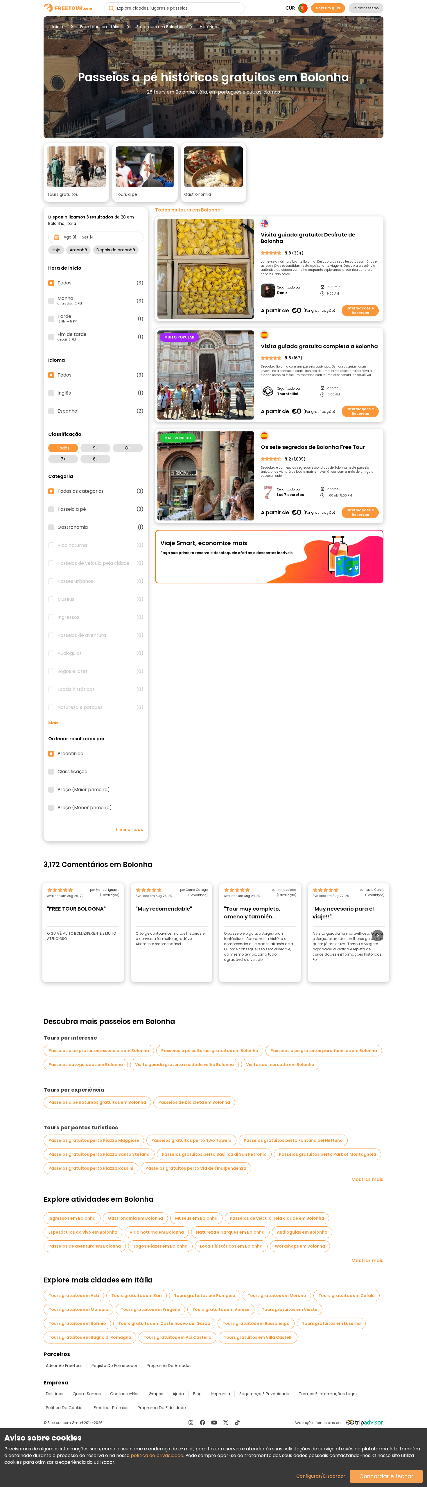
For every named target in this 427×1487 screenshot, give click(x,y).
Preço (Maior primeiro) (84, 790)
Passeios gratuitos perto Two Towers (191, 1140)
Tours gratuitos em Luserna (331, 1323)
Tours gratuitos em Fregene (150, 1309)
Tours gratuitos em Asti (74, 1295)
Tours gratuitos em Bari (136, 1295)
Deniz (282, 293)
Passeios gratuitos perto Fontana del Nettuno (293, 1140)
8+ (127, 448)
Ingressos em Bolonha (72, 1218)
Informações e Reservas (360, 310)
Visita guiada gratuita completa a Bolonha (319, 346)
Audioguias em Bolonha (302, 1232)
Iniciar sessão (366, 8)
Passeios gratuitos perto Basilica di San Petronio (214, 1154)
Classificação (72, 772)
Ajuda (178, 1394)
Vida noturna (100, 545)
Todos (63, 448)
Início (57, 27)
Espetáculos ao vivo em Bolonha (83, 1232)
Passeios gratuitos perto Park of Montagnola (327, 1154)
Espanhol (100, 411)
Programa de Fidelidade (162, 1408)
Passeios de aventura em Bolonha (85, 1246)
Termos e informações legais (328, 1394)
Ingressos (100, 617)
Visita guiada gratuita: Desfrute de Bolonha (308, 238)
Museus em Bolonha (196, 1218)
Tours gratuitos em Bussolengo (256, 1323)
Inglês (100, 393)
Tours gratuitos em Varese (221, 1309)
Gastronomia (100, 527)
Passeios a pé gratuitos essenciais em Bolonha (99, 1051)
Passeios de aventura (100, 635)
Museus (100, 599)
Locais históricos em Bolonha (231, 1246)
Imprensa (220, 1394)
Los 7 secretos (290, 495)
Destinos (54, 1394)
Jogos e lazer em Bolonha (160, 1246)
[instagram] (190, 1422)
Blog (197, 1394)
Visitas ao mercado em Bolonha (280, 1064)
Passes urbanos (100, 581)
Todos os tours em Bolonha (187, 210)
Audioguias (100, 653)
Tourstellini (287, 394)
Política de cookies (65, 1408)
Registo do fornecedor (114, 1365)
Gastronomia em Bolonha (135, 1218)
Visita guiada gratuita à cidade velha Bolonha (184, 1064)
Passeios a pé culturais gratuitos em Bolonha (209, 1051)
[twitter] (225, 1422)
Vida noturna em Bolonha (157, 1232)
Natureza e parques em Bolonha (230, 1232)
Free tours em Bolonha (159, 27)
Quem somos (87, 1394)
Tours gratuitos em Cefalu (346, 1295)
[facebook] (202, 1422)
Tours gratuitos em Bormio (77, 1323)
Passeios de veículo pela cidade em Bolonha (277, 1218)
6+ (95, 459)
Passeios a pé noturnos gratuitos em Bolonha (97, 1102)
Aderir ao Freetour (64, 1365)
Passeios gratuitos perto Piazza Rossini (91, 1168)
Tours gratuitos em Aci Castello (177, 1337)
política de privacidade (157, 1455)
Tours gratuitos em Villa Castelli (258, 1337)
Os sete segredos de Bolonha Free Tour (313, 447)
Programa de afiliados (169, 1365)
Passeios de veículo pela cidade (100, 563)
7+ (63, 459)
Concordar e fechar (386, 1476)
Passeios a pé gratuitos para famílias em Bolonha (323, 1051)
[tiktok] (237, 1422)
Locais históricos (100, 689)
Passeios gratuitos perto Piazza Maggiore (94, 1140)
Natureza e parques (100, 707)
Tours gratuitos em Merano (276, 1295)
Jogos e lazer (100, 671)
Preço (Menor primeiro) (85, 808)
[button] (76, 172)
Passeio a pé (100, 509)
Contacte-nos (124, 1394)
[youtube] (214, 1422)
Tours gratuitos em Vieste (289, 1309)
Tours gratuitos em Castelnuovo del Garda (164, 1323)
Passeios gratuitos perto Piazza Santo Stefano (99, 1154)
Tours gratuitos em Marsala (78, 1309)
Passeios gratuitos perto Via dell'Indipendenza (196, 1168)
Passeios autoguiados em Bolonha (86, 1064)
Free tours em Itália (99, 27)
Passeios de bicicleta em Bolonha (194, 1102)
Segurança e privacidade (264, 1394)
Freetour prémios (111, 1408)
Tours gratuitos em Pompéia (204, 1295)
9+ (95, 448)
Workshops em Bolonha (300, 1246)
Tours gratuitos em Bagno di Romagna (90, 1337)
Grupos (156, 1394)
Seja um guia (328, 8)
